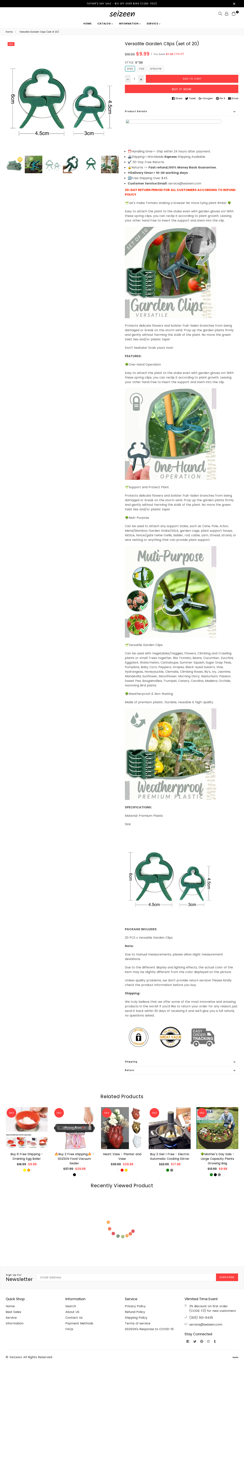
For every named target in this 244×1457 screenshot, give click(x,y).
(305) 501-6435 (201, 1317)
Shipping (131, 1061)
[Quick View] (43, 1116)
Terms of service (137, 1323)
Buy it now (182, 89)
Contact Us (74, 1317)
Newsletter (19, 1277)
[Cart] (233, 13)
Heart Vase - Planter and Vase (122, 1156)
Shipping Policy (136, 1317)
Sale (11, 44)
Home (87, 23)
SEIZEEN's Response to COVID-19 (149, 1329)
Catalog (104, 23)
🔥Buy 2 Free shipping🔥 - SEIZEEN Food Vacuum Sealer (74, 1158)
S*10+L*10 (155, 68)
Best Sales (13, 1312)
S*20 (130, 68)
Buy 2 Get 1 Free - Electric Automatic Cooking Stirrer (169, 1156)
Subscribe (227, 1277)
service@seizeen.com (205, 1324)
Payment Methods (79, 1323)
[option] (62, 98)
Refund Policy (135, 1312)
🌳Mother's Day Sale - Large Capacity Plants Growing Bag (217, 1158)
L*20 (141, 68)
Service (153, 23)
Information (129, 23)
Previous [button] (10, 98)
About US (72, 1312)
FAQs (69, 1329)
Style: (134, 62)
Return (129, 1070)
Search (70, 1306)
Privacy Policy (135, 1306)
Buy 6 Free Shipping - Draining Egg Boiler (26, 1156)
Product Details (136, 111)
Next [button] (114, 98)
